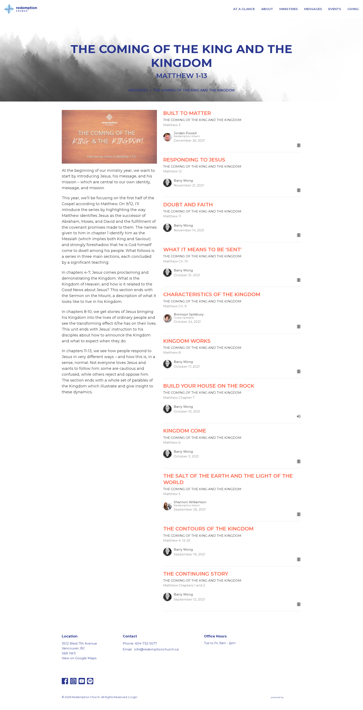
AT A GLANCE (244, 9)
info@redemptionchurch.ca (156, 649)
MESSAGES (313, 9)
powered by (284, 701)
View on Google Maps (79, 658)
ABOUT (267, 9)
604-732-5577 (146, 643)
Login (133, 697)
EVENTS (334, 9)
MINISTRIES (288, 9)
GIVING (353, 9)
